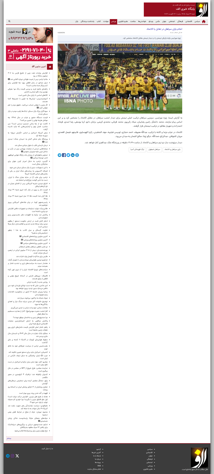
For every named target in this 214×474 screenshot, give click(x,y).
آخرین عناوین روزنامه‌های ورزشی (35, 240)
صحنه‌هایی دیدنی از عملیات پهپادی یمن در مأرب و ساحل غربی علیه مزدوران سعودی (28, 150)
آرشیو (99, 449)
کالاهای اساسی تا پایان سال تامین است (33, 95)
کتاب (99, 21)
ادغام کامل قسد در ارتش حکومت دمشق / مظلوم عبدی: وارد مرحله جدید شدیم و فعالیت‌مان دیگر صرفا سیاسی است (28, 224)
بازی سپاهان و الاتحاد (172, 149)
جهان (164, 21)
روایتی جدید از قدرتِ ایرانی (37, 282)
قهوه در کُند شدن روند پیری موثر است (33, 393)
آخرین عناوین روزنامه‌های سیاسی (35, 243)
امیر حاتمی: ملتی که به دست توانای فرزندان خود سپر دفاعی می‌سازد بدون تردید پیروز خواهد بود (28, 287)
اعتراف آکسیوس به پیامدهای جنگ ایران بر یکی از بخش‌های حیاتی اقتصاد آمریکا (28, 172)
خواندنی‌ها (142, 21)
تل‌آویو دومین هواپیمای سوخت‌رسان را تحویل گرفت (28, 260)
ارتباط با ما (97, 456)
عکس (158, 21)
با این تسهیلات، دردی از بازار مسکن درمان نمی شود (29, 167)
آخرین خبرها (96, 452)
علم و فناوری (123, 21)
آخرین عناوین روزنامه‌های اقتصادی (35, 236)
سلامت (133, 21)
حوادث (106, 21)
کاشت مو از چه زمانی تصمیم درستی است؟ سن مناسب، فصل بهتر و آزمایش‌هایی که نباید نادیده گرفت (28, 127)
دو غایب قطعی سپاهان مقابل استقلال (33, 247)
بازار (76, 21)
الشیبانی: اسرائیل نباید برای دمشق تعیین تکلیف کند (28, 352)
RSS (99, 466)
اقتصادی (188, 21)
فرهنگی (180, 21)
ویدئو (151, 21)
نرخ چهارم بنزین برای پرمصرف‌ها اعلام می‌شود (31, 431)
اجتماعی (172, 21)
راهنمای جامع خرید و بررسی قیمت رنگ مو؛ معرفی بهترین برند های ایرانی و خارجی (28, 90)
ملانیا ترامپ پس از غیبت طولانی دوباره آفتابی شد (29, 79)
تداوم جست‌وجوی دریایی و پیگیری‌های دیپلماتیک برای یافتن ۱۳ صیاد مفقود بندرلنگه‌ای (28, 426)
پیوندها (98, 462)
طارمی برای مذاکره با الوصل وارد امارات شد (31, 256)
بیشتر (9, 438)
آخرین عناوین (40, 66)
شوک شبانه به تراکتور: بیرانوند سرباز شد (32, 298)
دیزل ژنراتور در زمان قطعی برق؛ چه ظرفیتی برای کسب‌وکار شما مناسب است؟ (28, 84)
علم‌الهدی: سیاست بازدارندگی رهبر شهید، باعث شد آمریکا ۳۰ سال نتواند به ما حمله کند (28, 407)
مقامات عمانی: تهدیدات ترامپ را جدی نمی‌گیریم (29, 308)
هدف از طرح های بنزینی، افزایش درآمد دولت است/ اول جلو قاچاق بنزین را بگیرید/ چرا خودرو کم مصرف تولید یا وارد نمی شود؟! (28, 399)
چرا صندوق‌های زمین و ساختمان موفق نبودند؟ (30, 317)
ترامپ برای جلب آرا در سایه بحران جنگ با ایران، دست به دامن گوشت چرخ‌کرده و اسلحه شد (28, 179)
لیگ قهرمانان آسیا (137, 149)
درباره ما (98, 459)
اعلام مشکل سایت (94, 469)
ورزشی (113, 21)
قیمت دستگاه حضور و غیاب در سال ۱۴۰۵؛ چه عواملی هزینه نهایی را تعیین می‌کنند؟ (28, 119)
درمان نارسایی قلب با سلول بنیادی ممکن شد (31, 145)
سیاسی (197, 21)
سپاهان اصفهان (154, 149)
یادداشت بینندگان (87, 21)
